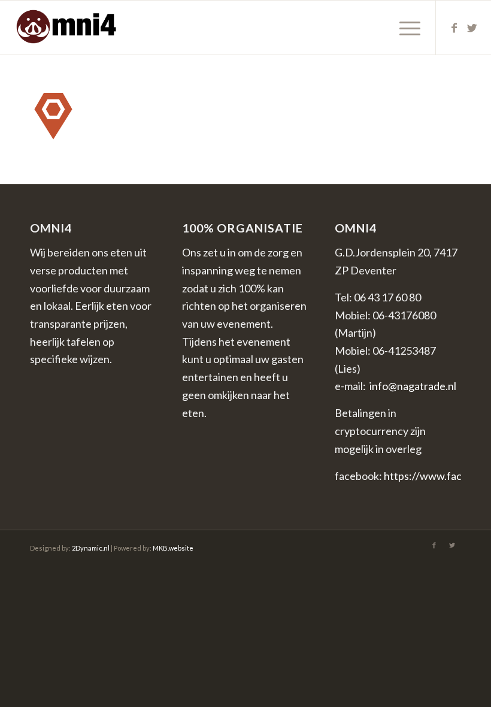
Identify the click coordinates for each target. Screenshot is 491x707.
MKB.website (173, 548)
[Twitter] (472, 28)
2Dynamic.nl (91, 548)
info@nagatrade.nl (412, 385)
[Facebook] (454, 28)
